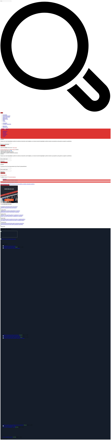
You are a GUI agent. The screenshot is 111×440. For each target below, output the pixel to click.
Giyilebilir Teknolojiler (7, 124)
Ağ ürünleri (5, 114)
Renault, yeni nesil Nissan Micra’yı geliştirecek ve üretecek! (11, 216)
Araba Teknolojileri (6, 116)
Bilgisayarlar (5, 117)
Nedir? (4, 136)
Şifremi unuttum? (3, 175)
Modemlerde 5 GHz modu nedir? (9, 247)
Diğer (4, 120)
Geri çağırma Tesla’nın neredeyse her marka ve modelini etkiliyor (12, 220)
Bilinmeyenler (5, 118)
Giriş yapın (15, 147)
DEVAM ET (3, 145)
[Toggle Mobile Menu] (0, 138)
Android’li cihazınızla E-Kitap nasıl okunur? (8, 207)
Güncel (1, 183)
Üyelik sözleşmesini (4, 149)
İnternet (25, 424)
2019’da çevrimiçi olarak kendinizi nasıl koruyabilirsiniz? (13, 424)
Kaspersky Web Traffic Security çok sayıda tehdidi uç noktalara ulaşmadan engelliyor (19, 183)
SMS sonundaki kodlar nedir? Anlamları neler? (11, 337)
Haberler (20, 334)
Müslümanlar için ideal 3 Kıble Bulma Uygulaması (9, 211)
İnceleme (4, 133)
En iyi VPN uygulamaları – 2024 (9, 427)
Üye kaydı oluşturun (12, 177)
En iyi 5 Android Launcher (8, 437)
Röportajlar (5, 126)
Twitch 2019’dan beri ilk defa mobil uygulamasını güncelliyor (11, 224)
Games (4, 121)
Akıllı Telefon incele (6, 115)
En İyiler (4, 135)
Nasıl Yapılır (5, 134)
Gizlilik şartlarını (12, 149)
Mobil (21, 337)
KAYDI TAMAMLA (4, 162)
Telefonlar (4, 132)
